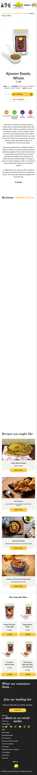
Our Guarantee (6, 738)
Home (4, 13)
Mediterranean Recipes (12, 543)
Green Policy (5, 732)
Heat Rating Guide (7, 735)
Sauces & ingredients (14, 13)
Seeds (25, 13)
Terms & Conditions (8, 744)
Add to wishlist (18, 99)
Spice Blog (5, 718)
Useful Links (5, 755)
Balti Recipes (9, 504)
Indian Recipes (18, 466)
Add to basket (17, 94)
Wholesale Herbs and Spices (10, 749)
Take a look (18, 470)
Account (16, 5)
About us (4, 715)
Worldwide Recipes (26, 543)
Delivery (4, 727)
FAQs (3, 729)
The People (5, 746)
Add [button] (8, 634)
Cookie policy (6, 724)
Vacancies (5, 758)
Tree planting (6, 752)
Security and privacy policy (10, 741)
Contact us (5, 721)
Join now (17, 710)
